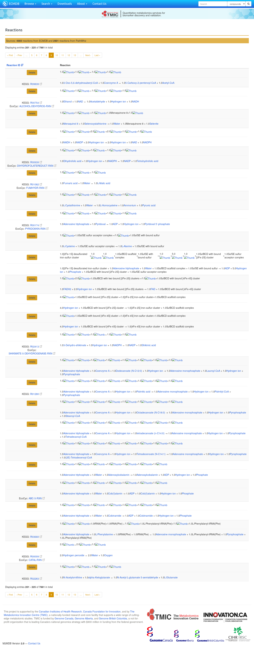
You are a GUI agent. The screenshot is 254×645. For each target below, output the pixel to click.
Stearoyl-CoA (72, 416)
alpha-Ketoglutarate (99, 577)
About (81, 3)
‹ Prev (19, 55)
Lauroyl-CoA (213, 370)
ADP (115, 224)
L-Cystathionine (71, 205)
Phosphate (75, 271)
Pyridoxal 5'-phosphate (157, 224)
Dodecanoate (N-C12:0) (129, 370)
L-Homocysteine (108, 205)
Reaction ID (14, 65)
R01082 (35, 184)
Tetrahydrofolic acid (147, 161)
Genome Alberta (84, 618)
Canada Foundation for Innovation (102, 611)
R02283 (35, 578)
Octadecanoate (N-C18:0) (151, 412)
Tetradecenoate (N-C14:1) (151, 454)
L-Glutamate (171, 577)
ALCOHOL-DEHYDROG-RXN (35, 106)
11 (63, 55)
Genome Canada (64, 618)
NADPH (147, 142)
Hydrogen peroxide (73, 555)
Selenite (154, 123)
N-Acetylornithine (72, 577)
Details (32, 72)
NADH (135, 101)
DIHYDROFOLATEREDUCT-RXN (35, 165)
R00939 (35, 162)
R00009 (35, 556)
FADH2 (67, 289)
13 (75, 55)
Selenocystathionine (95, 123)
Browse (30, 3)
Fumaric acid (70, 183)
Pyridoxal (101, 224)
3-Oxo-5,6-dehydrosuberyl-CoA (80, 82)
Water (117, 123)
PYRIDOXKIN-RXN (35, 228)
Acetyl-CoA (168, 82)
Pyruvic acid (149, 205)
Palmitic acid (143, 391)
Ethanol (67, 101)
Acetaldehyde (97, 101)
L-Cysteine (69, 246)
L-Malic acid (103, 183)
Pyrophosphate (71, 374)
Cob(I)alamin (115, 493)
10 (56, 55)
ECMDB (14, 3)
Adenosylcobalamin (118, 474)
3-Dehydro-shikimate (74, 345)
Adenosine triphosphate (76, 224)
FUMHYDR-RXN (35, 188)
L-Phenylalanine (104, 534)
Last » (97, 55)
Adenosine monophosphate (185, 370)
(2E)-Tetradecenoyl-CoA (78, 457)
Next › (88, 55)
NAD (80, 101)
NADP (79, 142)
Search (46, 3)
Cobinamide (114, 515)
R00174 (35, 225)
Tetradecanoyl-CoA (76, 436)
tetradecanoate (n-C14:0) (150, 433)
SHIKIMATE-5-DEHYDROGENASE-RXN (31, 353)
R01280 (35, 394)
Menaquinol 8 (70, 123)
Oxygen (108, 555)
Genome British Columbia (113, 618)
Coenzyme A (111, 82)
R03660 (35, 536)
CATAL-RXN (35, 560)
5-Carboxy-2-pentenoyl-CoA (140, 82)
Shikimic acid (149, 345)
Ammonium (130, 205)
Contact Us (99, 3)
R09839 (35, 84)
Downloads (65, 3)
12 (69, 55)
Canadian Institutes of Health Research (60, 611)
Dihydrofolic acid (72, 161)
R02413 (35, 346)
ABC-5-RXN (35, 498)
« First (10, 55)
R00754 (35, 102)
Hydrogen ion (118, 101)
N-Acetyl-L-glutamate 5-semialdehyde (137, 577)
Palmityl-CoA (222, 391)
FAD (153, 289)
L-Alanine (127, 246)
